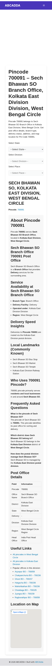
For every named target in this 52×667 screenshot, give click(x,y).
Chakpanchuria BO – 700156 (28, 575)
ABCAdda (39, 662)
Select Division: (15, 155)
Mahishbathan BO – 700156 (27, 586)
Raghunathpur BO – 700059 (27, 597)
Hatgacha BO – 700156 (25, 583)
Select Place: (14, 166)
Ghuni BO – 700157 (23, 579)
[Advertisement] (26, 36)
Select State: (14, 143)
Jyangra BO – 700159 (24, 594)
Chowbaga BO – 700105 (26, 590)
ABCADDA (12, 5)
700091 (21, 210)
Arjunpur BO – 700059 (25, 572)
